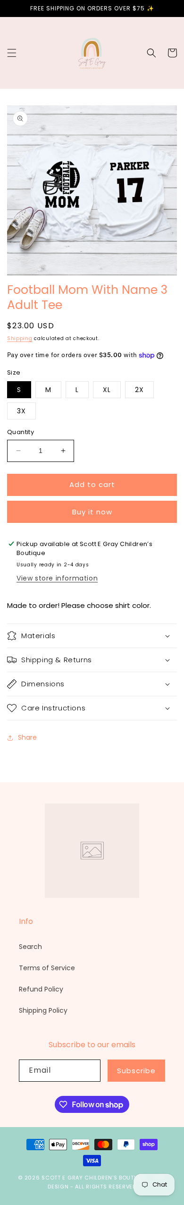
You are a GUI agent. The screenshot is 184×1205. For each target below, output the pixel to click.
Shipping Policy (43, 1010)
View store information (57, 578)
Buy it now (92, 512)
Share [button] (27, 737)
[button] (11, 53)
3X (21, 411)
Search (30, 946)
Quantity (20, 431)
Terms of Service (47, 968)
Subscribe (136, 1071)
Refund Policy (41, 989)
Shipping (20, 338)
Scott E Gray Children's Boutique (94, 1177)
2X (139, 389)
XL (107, 389)
